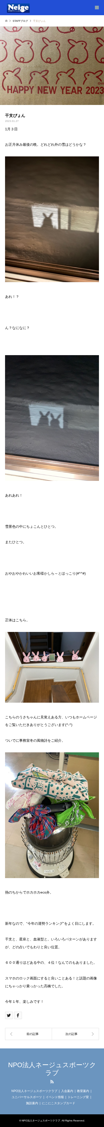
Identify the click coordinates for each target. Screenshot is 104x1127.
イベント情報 (55, 1097)
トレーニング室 (78, 1097)
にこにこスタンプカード (58, 1103)
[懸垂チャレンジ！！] (28, 1034)
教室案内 (83, 1091)
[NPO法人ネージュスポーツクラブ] (24, 7)
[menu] (96, 7)
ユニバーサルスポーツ (27, 1097)
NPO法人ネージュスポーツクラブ (52, 1069)
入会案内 (67, 1091)
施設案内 (32, 1103)
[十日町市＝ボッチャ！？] (75, 1034)
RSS (52, 1081)
